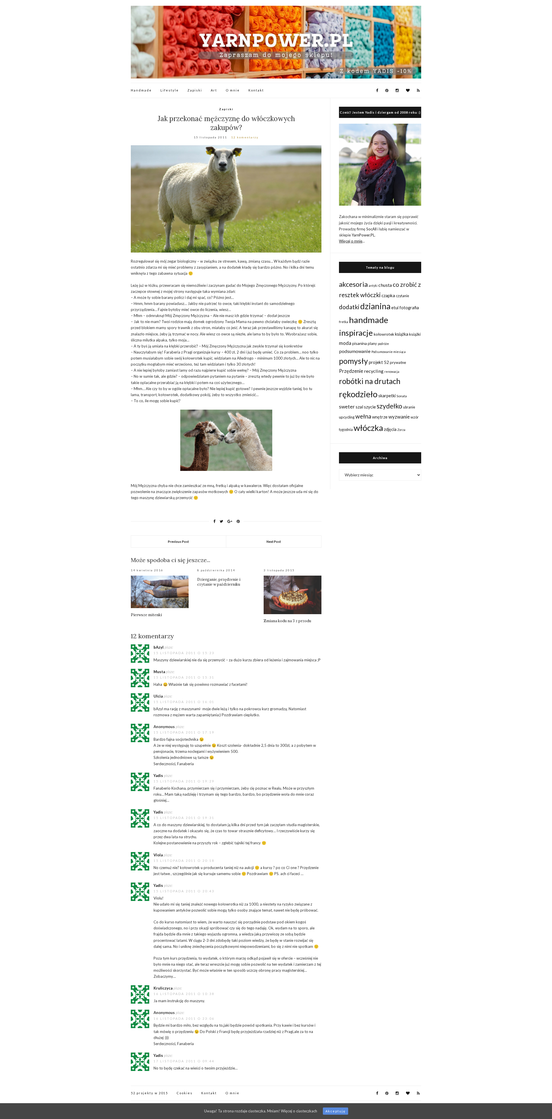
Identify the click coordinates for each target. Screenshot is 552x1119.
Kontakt (256, 90)
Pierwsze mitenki (146, 614)
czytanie (402, 296)
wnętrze (380, 417)
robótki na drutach (369, 381)
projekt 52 (379, 362)
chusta (385, 285)
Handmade (141, 90)
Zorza (401, 429)
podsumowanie (355, 351)
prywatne (398, 362)
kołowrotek (384, 334)
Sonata (401, 396)
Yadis (158, 775)
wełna (363, 416)
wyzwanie (399, 417)
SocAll (371, 229)
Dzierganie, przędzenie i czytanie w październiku (218, 582)
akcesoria (353, 284)
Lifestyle (169, 90)
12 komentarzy (244, 137)
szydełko (389, 406)
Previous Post (178, 541)
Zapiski (194, 90)
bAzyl (159, 647)
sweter (347, 407)
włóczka (368, 428)
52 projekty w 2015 (149, 1093)
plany (372, 343)
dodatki (349, 306)
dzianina (375, 306)
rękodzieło (358, 394)
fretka (343, 322)
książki (415, 334)
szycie (370, 406)
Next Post (274, 541)
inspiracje (356, 332)
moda (345, 343)
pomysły (353, 361)
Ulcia (158, 696)
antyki (373, 285)
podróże (383, 343)
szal (359, 406)
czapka (388, 295)
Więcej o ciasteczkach (299, 1111)
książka (401, 334)
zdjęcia (390, 429)
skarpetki (387, 395)
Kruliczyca (163, 988)
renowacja (391, 371)
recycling (374, 371)
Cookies (185, 1093)
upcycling (346, 417)
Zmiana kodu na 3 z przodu (287, 620)
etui (394, 307)
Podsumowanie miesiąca (388, 352)
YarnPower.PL (363, 235)
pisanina (359, 343)
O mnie (233, 90)
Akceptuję (335, 1111)
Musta (159, 671)
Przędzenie (351, 371)
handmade (368, 320)
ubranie (409, 407)
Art (214, 90)
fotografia (409, 307)
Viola (158, 855)
